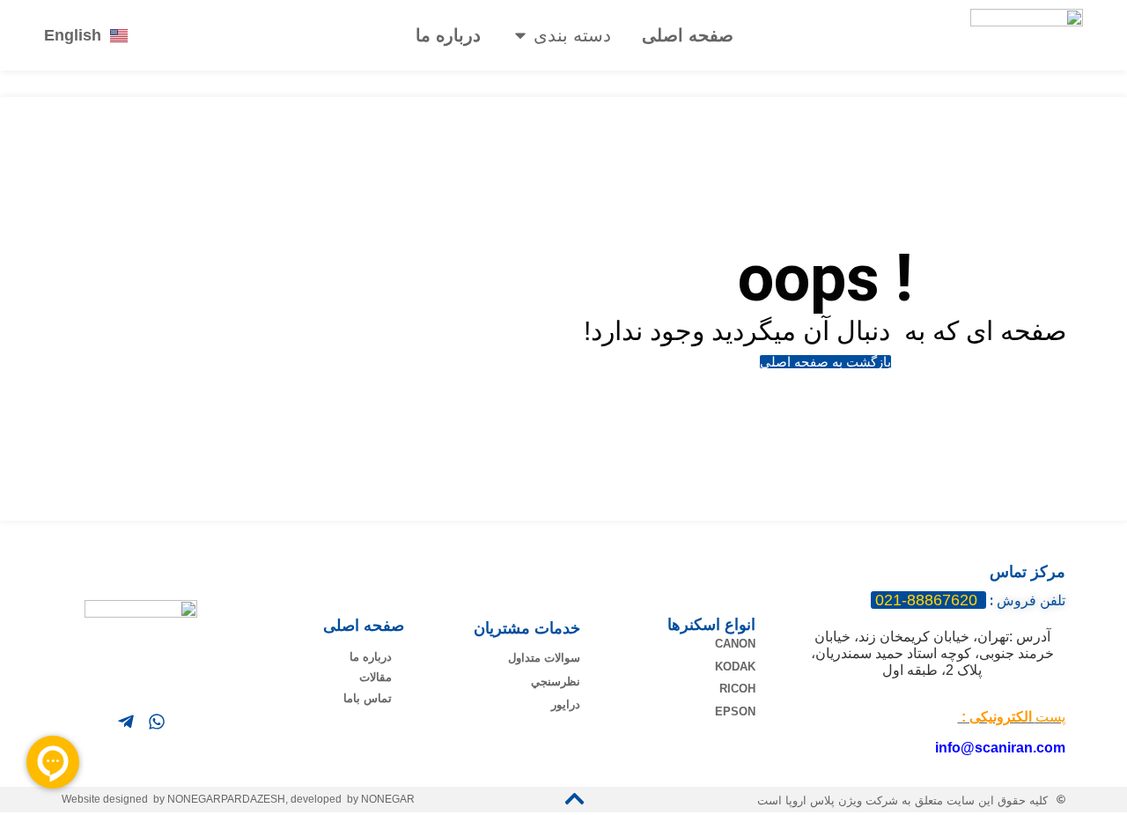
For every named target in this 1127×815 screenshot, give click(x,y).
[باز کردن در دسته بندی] (520, 35)
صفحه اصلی (687, 35)
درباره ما (448, 35)
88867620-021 (928, 600)
